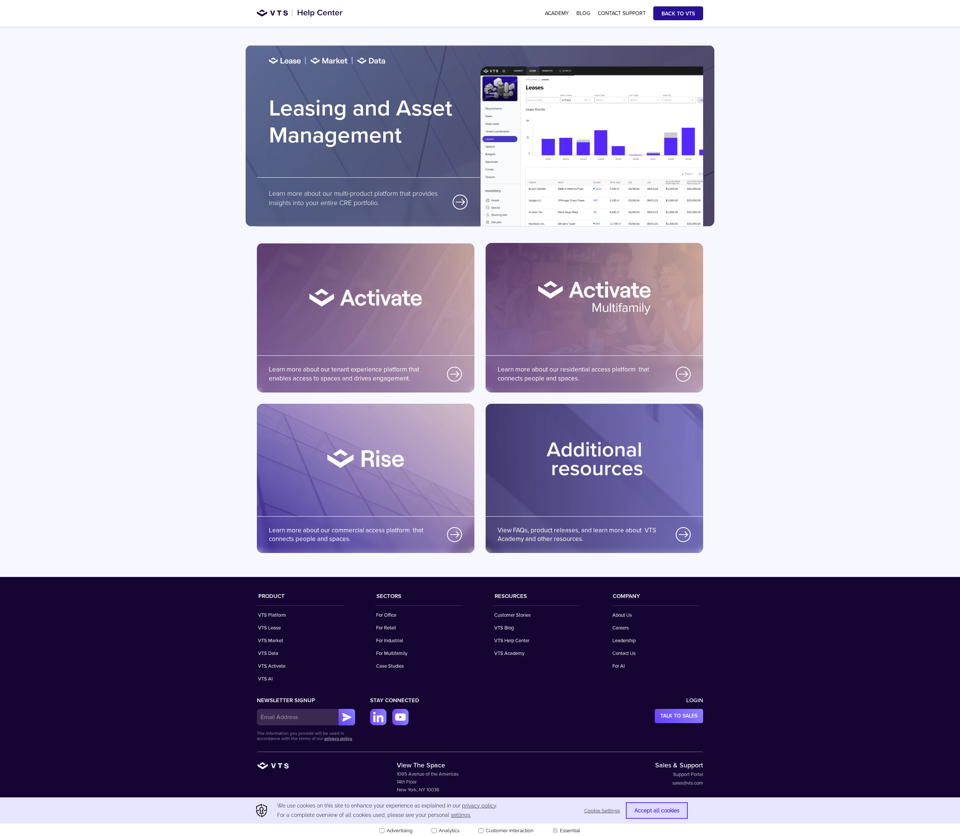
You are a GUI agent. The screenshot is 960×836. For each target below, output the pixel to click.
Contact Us (624, 653)
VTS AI (265, 679)
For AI (618, 666)
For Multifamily (391, 653)
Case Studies (390, 666)
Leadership (624, 641)
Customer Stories (512, 615)
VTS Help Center (512, 641)
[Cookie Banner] (480, 816)
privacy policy (338, 739)
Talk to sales (679, 716)
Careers (620, 628)
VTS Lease (269, 628)
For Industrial (389, 641)
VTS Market (270, 641)
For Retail (386, 628)
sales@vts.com (687, 783)
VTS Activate (271, 666)
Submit (347, 717)
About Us (622, 615)
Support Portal (688, 775)
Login (694, 700)
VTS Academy (509, 653)
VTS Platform (272, 615)
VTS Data (268, 653)
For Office (386, 615)
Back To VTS (678, 13)
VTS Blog (504, 628)
